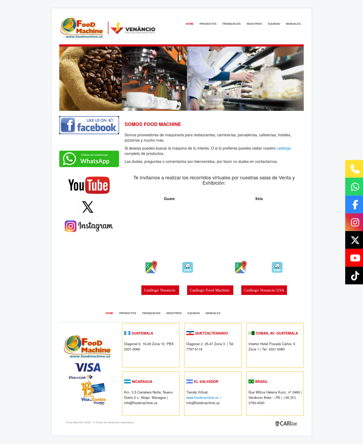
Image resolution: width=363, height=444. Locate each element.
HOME (190, 23)
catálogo (284, 148)
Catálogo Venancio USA (264, 290)
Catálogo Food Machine (210, 290)
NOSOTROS (254, 23)
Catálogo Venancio (160, 290)
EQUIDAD (274, 23)
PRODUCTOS (208, 23)
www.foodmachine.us (202, 397)
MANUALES (293, 23)
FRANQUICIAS (231, 23)
